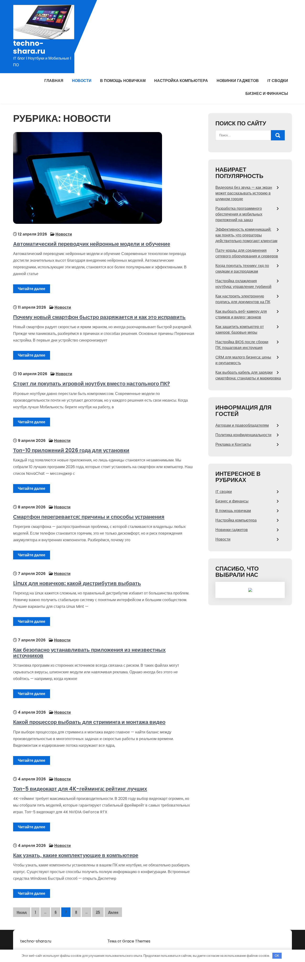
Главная (53, 80)
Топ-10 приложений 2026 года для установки (71, 450)
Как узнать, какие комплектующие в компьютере (75, 855)
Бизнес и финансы (266, 93)
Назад (22, 912)
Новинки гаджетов (238, 80)
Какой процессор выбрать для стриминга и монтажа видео (89, 722)
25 (98, 912)
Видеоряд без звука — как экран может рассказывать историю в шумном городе (243, 193)
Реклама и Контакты (233, 444)
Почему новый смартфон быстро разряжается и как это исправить (99, 317)
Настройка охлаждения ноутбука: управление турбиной (243, 283)
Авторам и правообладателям (242, 425)
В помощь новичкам (123, 80)
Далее (113, 912)
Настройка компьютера (181, 80)
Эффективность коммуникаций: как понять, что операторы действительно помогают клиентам (246, 235)
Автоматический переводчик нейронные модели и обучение (91, 244)
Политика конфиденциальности (243, 435)
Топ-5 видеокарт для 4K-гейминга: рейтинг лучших (80, 789)
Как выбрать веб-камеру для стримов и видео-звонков (241, 314)
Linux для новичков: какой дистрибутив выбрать (77, 583)
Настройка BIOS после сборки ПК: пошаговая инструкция (241, 344)
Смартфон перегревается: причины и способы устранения (88, 517)
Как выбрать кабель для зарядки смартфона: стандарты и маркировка (248, 375)
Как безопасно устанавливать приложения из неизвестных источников (89, 652)
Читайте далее (31, 289)
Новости (82, 80)
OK (277, 955)
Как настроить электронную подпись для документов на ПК (242, 299)
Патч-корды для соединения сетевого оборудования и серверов (246, 253)
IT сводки (277, 80)
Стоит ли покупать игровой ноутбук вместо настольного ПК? (91, 383)
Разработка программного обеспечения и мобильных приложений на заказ (238, 214)
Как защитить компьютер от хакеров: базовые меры (239, 329)
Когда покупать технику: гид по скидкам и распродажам (242, 268)
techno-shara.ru (29, 47)
